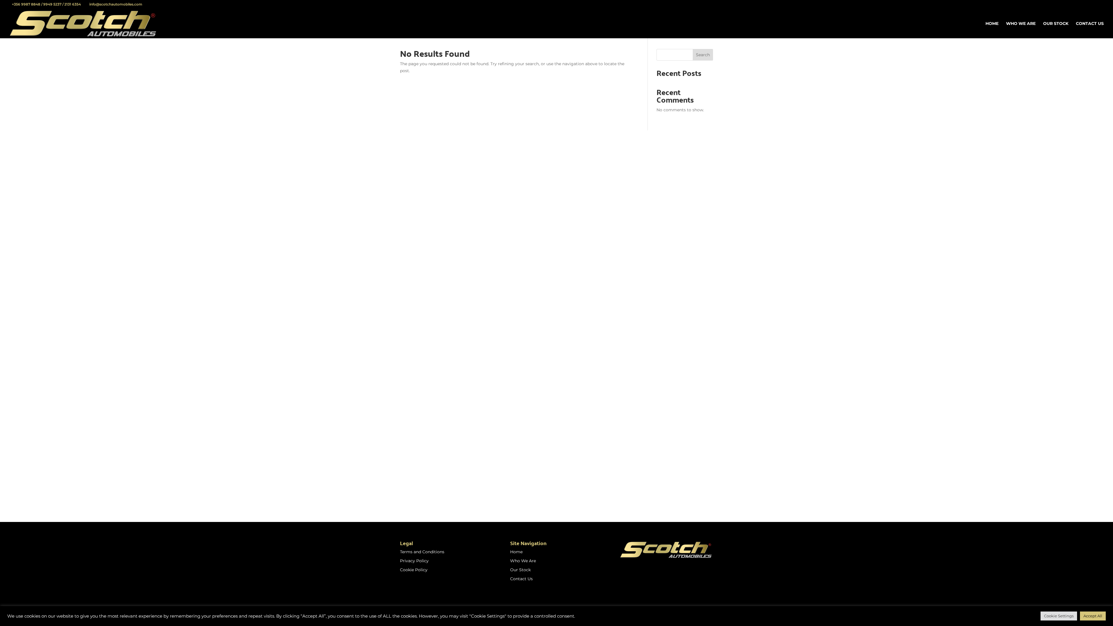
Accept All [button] (1092, 616)
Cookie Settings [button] (1059, 616)
